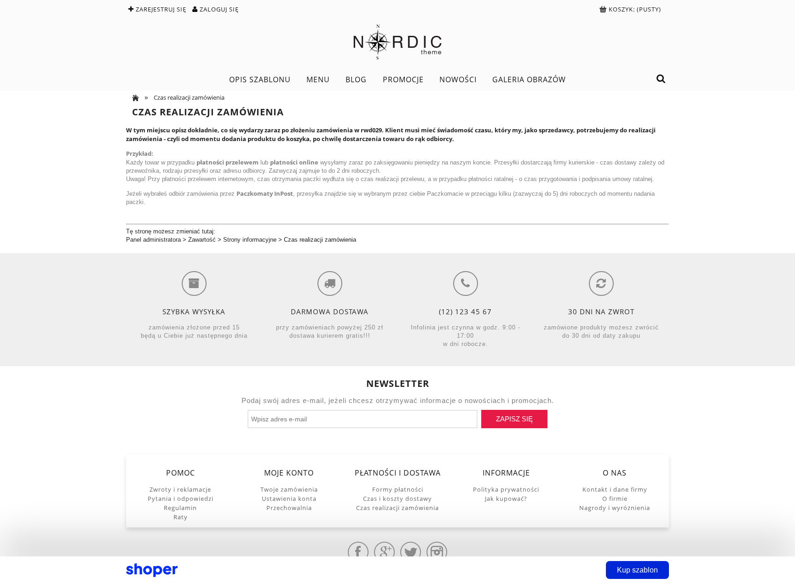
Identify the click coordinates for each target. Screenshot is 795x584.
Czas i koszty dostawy (397, 498)
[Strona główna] (397, 42)
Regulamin (180, 508)
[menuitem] (260, 79)
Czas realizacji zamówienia (320, 239)
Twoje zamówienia (289, 489)
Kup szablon (637, 570)
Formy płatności (397, 489)
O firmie (615, 498)
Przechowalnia (289, 508)
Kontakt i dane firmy (614, 489)
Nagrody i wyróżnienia (614, 508)
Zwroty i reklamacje (180, 489)
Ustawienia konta (289, 498)
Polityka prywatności (506, 489)
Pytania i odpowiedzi (180, 498)
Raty (180, 517)
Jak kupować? (506, 498)
